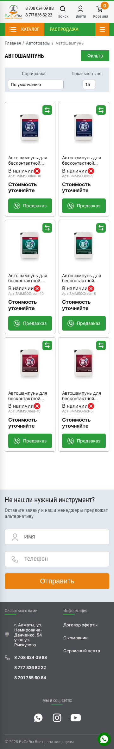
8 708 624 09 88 (39, 8)
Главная (13, 43)
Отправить (57, 581)
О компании (75, 638)
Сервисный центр (81, 651)
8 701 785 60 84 (30, 677)
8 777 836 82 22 (38, 15)
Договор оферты (80, 625)
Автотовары (38, 43)
